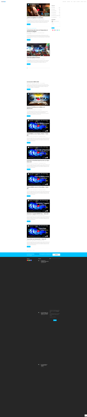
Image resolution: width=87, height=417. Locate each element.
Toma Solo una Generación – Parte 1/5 (36, 239)
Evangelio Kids (54, 10)
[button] (84, 1)
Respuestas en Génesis (42, 136)
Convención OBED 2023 (33, 81)
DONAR (55, 320)
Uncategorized (54, 17)
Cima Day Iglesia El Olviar (33, 57)
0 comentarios (29, 33)
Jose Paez (34, 83)
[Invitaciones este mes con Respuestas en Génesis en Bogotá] (31, 28)
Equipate (53, 9)
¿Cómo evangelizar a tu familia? (35, 17)
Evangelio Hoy (36, 136)
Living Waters (54, 12)
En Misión (38, 83)
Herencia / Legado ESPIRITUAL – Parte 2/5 (37, 213)
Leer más (28, 24)
